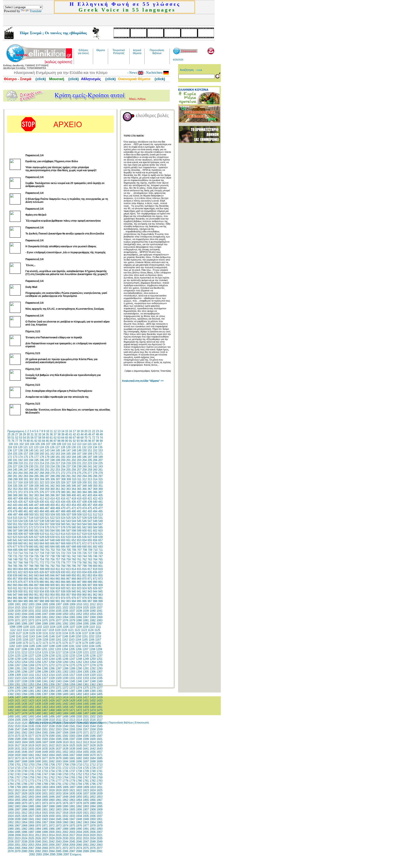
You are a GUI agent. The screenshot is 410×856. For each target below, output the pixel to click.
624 (20, 537)
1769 (99, 777)
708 (84, 549)
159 (36, 453)
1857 (31, 799)
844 (42, 575)
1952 (11, 822)
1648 (38, 751)
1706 (52, 764)
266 (31, 472)
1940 (24, 819)
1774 (38, 780)
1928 (38, 816)
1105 (59, 626)
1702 (25, 764)
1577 (31, 735)
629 (47, 537)
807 (36, 569)
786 (20, 565)
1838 (93, 793)
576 (52, 527)
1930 (52, 816)
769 (25, 562)
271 (58, 472)
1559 (99, 729)
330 (84, 482)
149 (79, 450)
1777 (59, 780)
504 (52, 514)
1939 (17, 819)
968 (31, 598)
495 (100, 511)
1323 (17, 678)
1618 (24, 745)
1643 (99, 748)
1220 (79, 652)
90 (66, 440)
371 (15, 492)
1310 (25, 674)
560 (63, 524)
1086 (24, 623)
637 (90, 537)
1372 (65, 687)
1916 (52, 812)
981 (100, 598)
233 (47, 466)
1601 (99, 739)
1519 (17, 723)
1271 (45, 665)
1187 (45, 646)
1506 (25, 719)
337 (25, 485)
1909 (99, 809)
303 (36, 479)
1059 (31, 617)
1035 (59, 610)
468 (52, 508)
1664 (52, 755)
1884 (24, 806)
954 (52, 594)
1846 (52, 796)
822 (20, 572)
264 (20, 472)
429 (36, 501)
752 (31, 559)
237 (68, 466)
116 (94, 444)
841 (25, 575)
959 (79, 594)
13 (58, 431)
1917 (59, 812)
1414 (65, 697)
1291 (86, 668)
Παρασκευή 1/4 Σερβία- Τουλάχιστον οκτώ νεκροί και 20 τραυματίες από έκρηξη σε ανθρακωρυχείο (65, 182)
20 (85, 431)
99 (101, 440)
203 (79, 460)
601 (90, 530)
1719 (45, 767)
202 (74, 460)
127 (57, 447)
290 (63, 476)
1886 (38, 806)
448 (42, 505)
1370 (52, 687)
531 (100, 517)
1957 (45, 822)
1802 (38, 787)
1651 (59, 751)
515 (15, 517)
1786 (24, 783)
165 (68, 453)
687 (68, 546)
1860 (52, 799)
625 (25, 537)
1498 (65, 716)
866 (63, 578)
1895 (99, 806)
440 (95, 501)
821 (15, 572)
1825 (99, 790)
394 (42, 495)
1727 (99, 767)
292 (74, 476)
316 (9, 482)
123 (36, 447)
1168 (12, 642)
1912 (24, 812)
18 (78, 431)
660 (20, 543)
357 (36, 489)
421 (90, 498)
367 (90, 489)
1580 (52, 735)
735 (36, 556)
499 (26, 514)
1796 (93, 783)
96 (89, 440)
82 (35, 440)
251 (47, 469)
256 (74, 469)
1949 (86, 819)
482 (31, 511)
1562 (24, 732)
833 (79, 572)
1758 (24, 777)
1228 (38, 655)
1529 (86, 723)
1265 (99, 662)
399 (68, 495)
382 (74, 492)
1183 (19, 646)
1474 (93, 710)
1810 (93, 787)
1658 (11, 755)
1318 (79, 674)
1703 (31, 764)
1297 (31, 671)
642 (20, 540)
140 (31, 450)
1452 (38, 707)
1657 (99, 751)
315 (100, 479)
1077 (59, 620)
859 (25, 578)
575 (47, 527)
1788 (38, 783)
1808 (79, 787)
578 (63, 527)
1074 (38, 620)
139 (25, 450)
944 (95, 591)
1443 (72, 703)
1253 (17, 662)
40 (66, 434)
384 (84, 492)
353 (15, 489)
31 (32, 434)
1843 (31, 796)
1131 (45, 633)
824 (31, 572)
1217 (59, 652)
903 (68, 585)
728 (95, 553)
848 (63, 575)
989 (47, 601)
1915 (45, 812)
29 (24, 434)
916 (42, 588)
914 (31, 588)
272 (63, 472)
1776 (52, 780)
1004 (38, 604)
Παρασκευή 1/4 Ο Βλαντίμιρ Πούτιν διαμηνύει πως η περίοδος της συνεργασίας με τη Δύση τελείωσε (66, 197)
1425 (45, 700)
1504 (11, 719)
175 (25, 456)
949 (25, 594)
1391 (99, 690)
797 (79, 565)
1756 (11, 777)
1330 (65, 678)
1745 (31, 774)
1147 (58, 636)
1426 (52, 700)
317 (15, 482)
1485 (72, 713)
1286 (52, 668)
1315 (59, 674)
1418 (93, 697)
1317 (72, 674)
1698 (93, 761)
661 (25, 543)
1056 (11, 617)
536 (31, 521)
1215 (45, 652)
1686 (11, 761)
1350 (11, 684)
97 (93, 440)
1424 (38, 700)
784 (9, 565)
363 (68, 489)
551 (15, 524)
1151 (85, 636)
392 (31, 495)
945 (100, 591)
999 (100, 601)
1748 (52, 774)
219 (68, 463)
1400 (65, 694)
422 (95, 498)
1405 (99, 694)
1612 (79, 742)
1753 (86, 774)
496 (10, 514)
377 (47, 492)
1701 (18, 764)
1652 (65, 751)
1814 (24, 790)
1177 (72, 642)
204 (84, 460)
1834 (65, 793)
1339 (31, 681)
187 (90, 456)
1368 (38, 687)
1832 (52, 793)
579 (68, 527)
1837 (86, 793)
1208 (92, 649)
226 (9, 466)
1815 (31, 790)
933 (36, 591)
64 (62, 437)
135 (100, 447)
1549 (31, 729)
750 (20, 559)
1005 (45, 604)
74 (101, 437)
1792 (65, 783)
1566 (52, 732)
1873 (45, 803)
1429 (72, 700)
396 (52, 495)
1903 (59, 809)
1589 (17, 739)
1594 (52, 739)
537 (36, 521)
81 (32, 440)
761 (79, 559)
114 (84, 444)
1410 (38, 697)
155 (15, 453)
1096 (93, 623)
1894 (93, 806)
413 (47, 498)
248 (31, 469)
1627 (86, 745)
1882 (11, 806)
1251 (99, 658)
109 (59, 444)
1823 (86, 790)
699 (36, 549)
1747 (45, 774)
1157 (32, 639)
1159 (45, 639)
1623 (59, 745)
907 (90, 585)
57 (35, 437)
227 (15, 466)
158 (31, 453)
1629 (99, 745)
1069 (99, 617)
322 (42, 482)
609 (36, 533)
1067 (86, 617)
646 (42, 540)
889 (90, 581)
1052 (79, 614)
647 (47, 540)
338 (31, 485)
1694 (65, 761)
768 (20, 562)
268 (42, 472)
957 (68, 594)
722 (63, 553)
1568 (65, 732)
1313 (45, 674)
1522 (38, 723)
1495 (45, 716)
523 (58, 517)
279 (100, 472)
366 (84, 489)
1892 (79, 806)
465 (36, 508)
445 (25, 505)
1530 (93, 723)
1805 (59, 787)
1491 (17, 716)
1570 (79, 732)
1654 (79, 751)
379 (58, 492)
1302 (65, 671)
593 (47, 530)
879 (36, 581)
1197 (17, 649)
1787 (31, 783)
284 (31, 476)
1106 (66, 626)
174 (20, 456)
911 (15, 588)
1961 (72, 822)
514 (9, 517)
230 (31, 466)
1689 (31, 761)
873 (100, 578)
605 (15, 533)
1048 (52, 614)
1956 (38, 822)
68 (78, 437)
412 (42, 498)
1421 (17, 700)
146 (63, 450)
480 (20, 511)
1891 (72, 806)
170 (95, 453)
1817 (45, 790)
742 (74, 556)
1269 (31, 665)
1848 (65, 796)
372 (20, 492)
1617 (17, 745)
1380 (24, 690)
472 (74, 508)
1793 (72, 783)
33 (39, 434)
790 (42, 565)
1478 (24, 713)
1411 (45, 697)
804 (20, 569)
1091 (59, 623)
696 (20, 549)
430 (42, 501)
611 (47, 533)
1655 (86, 751)
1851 (86, 796)
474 (84, 508)
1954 (24, 822)
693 (100, 546)
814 (74, 569)
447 (36, 505)
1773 (31, 780)
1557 (86, 729)
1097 (99, 623)
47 (93, 434)
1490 (11, 716)
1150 (78, 636)
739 (58, 556)
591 (36, 530)
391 (25, 495)
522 (52, 517)
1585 (86, 735)
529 (90, 517)
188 (95, 456)
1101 (32, 626)
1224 (11, 655)
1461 (99, 707)
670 (74, 543)
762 (84, 559)
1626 (79, 745)
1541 (72, 726)
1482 (52, 713)
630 (52, 537)
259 (90, 469)
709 (90, 549)
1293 (99, 668)
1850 (79, 796)
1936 (93, 816)
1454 (52, 707)
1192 (78, 646)
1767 (86, 777)
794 (63, 565)
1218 (65, 652)
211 (26, 463)
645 (36, 540)
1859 (45, 799)
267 (36, 472)
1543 (86, 726)
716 (31, 553)
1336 (11, 681)
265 (25, 472)
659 (15, 543)
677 (15, 546)
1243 (45, 658)
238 (74, 466)
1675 (31, 758)
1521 (31, 723)
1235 (86, 655)
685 (58, 546)
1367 (31, 687)
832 (74, 572)
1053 (86, 614)
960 (84, 594)
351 (100, 485)
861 (36, 578)
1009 (72, 604)
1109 (85, 626)
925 (90, 588)
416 (63, 498)
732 (20, 556)
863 (47, 578)
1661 (31, 755)
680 (31, 546)
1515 (86, 719)
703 (58, 549)
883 (58, 581)
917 (47, 588)
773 (47, 562)
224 (95, 463)
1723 (72, 767)
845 (47, 575)
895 (25, 585)
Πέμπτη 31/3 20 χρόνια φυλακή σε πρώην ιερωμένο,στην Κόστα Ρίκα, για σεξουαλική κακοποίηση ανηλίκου (61, 358)
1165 (85, 639)
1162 (65, 639)
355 (25, 489)
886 (74, 581)
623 (15, 537)
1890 (65, 806)
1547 (17, 729)
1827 (17, 793)
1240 (24, 658)
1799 (18, 787)
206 (95, 460)
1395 (31, 694)
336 (20, 485)
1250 (93, 658)
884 (63, 581)
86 (51, 440)
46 (89, 434)
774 (52, 562)
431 (47, 501)
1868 (11, 803)
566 (95, 524)
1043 (17, 614)
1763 (59, 777)
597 (68, 530)
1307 (99, 671)
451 (58, 505)
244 (9, 469)
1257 (45, 662)
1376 (93, 687)
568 (9, 527)
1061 (45, 617)
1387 (72, 690)
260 (95, 469)
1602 (11, 742)
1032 (38, 610)
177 (36, 456)
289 (58, 476)
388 (9, 495)
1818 (52, 790)
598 (74, 530)
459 (100, 505)
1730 (24, 771)
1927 (31, 816)
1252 (11, 662)
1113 (19, 630)
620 (95, 533)
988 (42, 601)
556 (42, 524)
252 (52, 469)
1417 (86, 697)
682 (42, 546)
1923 (99, 812)
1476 (11, 713)
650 (63, 540)
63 (58, 437)
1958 (52, 822)
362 (63, 489)
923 (79, 588)
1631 (17, 748)
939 (68, 591)
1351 (17, 684)
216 (52, 463)
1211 (17, 652)
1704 (38, 764)
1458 (79, 707)
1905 (72, 809)
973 (58, 598)
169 (90, 453)
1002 (25, 604)
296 (95, 476)
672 (84, 543)
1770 (11, 780)
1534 (24, 726)
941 (79, 591)
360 (52, 489)
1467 (45, 710)
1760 (38, 777)
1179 (85, 642)
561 (68, 524)
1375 (86, 687)
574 (42, 527)
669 (68, 543)
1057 (17, 617)
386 (95, 492)
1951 (99, 819)
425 (15, 501)
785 (15, 565)
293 (79, 476)
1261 (72, 662)
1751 (72, 774)
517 (25, 517)
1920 (79, 812)
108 (53, 444)
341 (47, 485)
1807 (72, 787)
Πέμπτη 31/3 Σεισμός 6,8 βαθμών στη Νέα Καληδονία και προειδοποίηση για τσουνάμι (63, 374)
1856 (24, 799)
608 (31, 533)
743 (79, 556)
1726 (93, 767)
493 (90, 511)
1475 (99, 710)
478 (9, 511)
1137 (85, 633)
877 (25, 581)
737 (47, 556)
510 (84, 514)
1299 (45, 671)
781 (90, 562)
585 (100, 527)
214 (42, 463)
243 (100, 466)
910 (10, 588)
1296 (24, 671)
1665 (59, 755)
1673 (17, 758)
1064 (65, 617)
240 (84, 466)
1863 (72, 799)
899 (47, 585)
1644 (11, 751)
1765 (72, 777)
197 (47, 460)
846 (52, 575)
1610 (66, 742)
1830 (38, 793)
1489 (99, 713)
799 (90, 565)
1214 (38, 652)
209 (15, 463)
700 (42, 549)
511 (90, 514)
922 (74, 588)
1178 (78, 642)
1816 (38, 790)
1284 (38, 668)
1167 (98, 639)
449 (47, 505)
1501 (86, 716)
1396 (38, 694)
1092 (65, 623)
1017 (31, 607)
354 (20, 489)
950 (31, 594)
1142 (25, 636)
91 (70, 440)
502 (42, 514)
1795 (86, 783)
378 (52, 492)
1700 (11, 764)
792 (52, 565)
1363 (99, 684)
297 (100, 476)
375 (36, 492)
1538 (52, 726)
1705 (45, 764)
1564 (38, 732)
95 (85, 440)
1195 (98, 646)
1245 (59, 658)
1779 (72, 780)
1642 (93, 748)
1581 (59, 735)
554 (31, 524)
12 (55, 431)
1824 (93, 790)
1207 (85, 649)
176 (31, 456)
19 (82, 431)
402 (84, 495)
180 (52, 456)
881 (47, 581)
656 (95, 540)
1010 (79, 604)
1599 (86, 739)
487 (58, 511)
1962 (79, 822)
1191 (72, 646)
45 (85, 434)
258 (84, 469)
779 (79, 562)
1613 (86, 742)
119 (15, 447)
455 (79, 505)
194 (31, 460)
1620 (38, 745)
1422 (24, 700)
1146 (52, 636)
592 (42, 530)
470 (63, 508)
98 (97, 440)
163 (58, 453)
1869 (17, 803)
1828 (24, 793)
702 (52, 549)
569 (15, 527)
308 (63, 479)
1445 (86, 703)
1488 (93, 713)
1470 (65, 710)
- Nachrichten (153, 72)
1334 (93, 678)
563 (79, 524)
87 (55, 440)
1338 (24, 681)
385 (90, 492)
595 (58, 530)
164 (63, 453)
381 (68, 492)
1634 (38, 748)
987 (36, 601)
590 (31, 530)
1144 (38, 636)
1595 (59, 739)
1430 (79, 700)
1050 (65, 614)
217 (58, 463)
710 (95, 549)
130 (73, 447)
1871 (31, 803)
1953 (17, 822)
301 (26, 479)
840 (20, 575)
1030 (24, 610)
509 (79, 514)
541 (58, 521)
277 (90, 472)
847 (58, 575)
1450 (24, 707)
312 (84, 479)
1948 (79, 819)
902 (63, 585)
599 (79, 530)
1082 (93, 620)
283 (25, 476)
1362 (93, 684)
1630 (11, 748)
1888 (52, 806)
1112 (13, 630)
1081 (86, 620)
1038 (79, 610)
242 (95, 466)
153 (100, 450)
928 (9, 591)
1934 (79, 816)
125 (47, 447)
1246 (65, 658)
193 (25, 460)
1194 (91, 646)
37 (55, 434)
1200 (38, 649)
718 (42, 553)
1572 (93, 732)
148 (74, 450)
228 (20, 466)
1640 (79, 748)
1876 (65, 803)
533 (15, 521)
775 (58, 562)
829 (58, 572)
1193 (85, 646)
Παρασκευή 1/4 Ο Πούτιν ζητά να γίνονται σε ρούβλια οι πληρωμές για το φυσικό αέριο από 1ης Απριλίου (67, 320)
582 (84, 527)
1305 (86, 671)
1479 (31, 713)
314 (95, 479)
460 (9, 508)
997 (90, 601)
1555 (72, 729)
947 (15, 594)
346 (74, 485)
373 (25, 492)
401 (79, 495)
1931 (59, 816)
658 (9, 543)
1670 (93, 755)
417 (68, 498)
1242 (38, 658)
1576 (24, 735)
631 (58, 537)
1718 (38, 767)
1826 (11, 793)
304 (42, 479)
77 (16, 440)
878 (31, 581)
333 (100, 482)
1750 (65, 774)
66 (70, 437)
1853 (99, 796)
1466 (38, 710)
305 (47, 479)
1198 (24, 649)
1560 (11, 732)
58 (39, 437)
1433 (99, 700)
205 (90, 460)
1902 (52, 809)
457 (90, 505)
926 (95, 588)
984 (20, 601)
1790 (52, 783)
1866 (93, 799)
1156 (25, 639)
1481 (45, 713)
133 (89, 447)
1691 (45, 761)
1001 (18, 604)
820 (9, 572)
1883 (17, 806)
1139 (98, 633)
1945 (59, 819)
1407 (18, 697)
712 (9, 553)
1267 (17, 665)
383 (79, 492)
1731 (31, 771)
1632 (24, 748)
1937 (99, 816)
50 (8, 437)
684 (52, 546)
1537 (45, 726)
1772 (24, 780)
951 (36, 594)
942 (84, 591)
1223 (99, 652)
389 (15, 495)
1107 (72, 626)
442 (9, 505)
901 (58, 585)
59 (43, 437)
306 (52, 479)
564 (84, 524)
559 (58, 524)
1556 (79, 729)
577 (58, 527)
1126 (12, 633)
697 (26, 549)
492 (84, 511)
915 (36, 588)
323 (47, 482)
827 (47, 572)
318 (20, 482)
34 (43, 434)
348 (84, 485)
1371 (59, 687)
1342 (52, 681)
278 (95, 472)
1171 (32, 642)
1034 (52, 610)
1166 (91, 639)
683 (47, 546)
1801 (31, 787)
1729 (17, 771)
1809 (86, 787)
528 (84, 517)
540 (52, 521)
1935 (86, 816)
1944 (52, 819)
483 (36, 511)
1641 (86, 748)
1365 (17, 687)
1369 (45, 687)
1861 (59, 799)
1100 (26, 626)
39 (62, 434)
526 (74, 517)
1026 (93, 607)
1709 (72, 764)
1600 (93, 739)
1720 (52, 767)
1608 (52, 742)
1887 (45, 806)
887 (79, 581)
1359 (72, 684)
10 (47, 431)
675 (100, 543)
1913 (31, 812)
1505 (18, 719)
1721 (59, 767)
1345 (72, 681)
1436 (24, 703)
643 (25, 540)
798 (84, 565)
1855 (17, 799)
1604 (25, 742)
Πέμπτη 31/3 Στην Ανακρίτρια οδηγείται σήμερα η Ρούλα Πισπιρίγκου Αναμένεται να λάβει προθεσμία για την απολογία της (58, 390)
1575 (17, 735)
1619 (31, 745)
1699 (99, 761)
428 (31, 501)
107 (48, 444)
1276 (79, 665)
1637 (59, 748)
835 (90, 572)
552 (20, 524)
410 (31, 498)
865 (58, 578)
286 (42, 476)
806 (31, 569)
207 (100, 460)
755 (47, 559)
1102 (39, 626)
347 (79, 485)
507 (68, 514)
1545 (99, 726)
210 (20, 463)
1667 (72, 755)
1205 (72, 649)
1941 (31, 819)
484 (42, 511)
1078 (65, 620)
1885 (31, 806)
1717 (31, 767)
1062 (52, 617)
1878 (79, 803)
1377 (99, 687)
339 (36, 485)
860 (31, 578)
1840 (11, 796)
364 (74, 489)
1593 (45, 739)
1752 (79, 774)
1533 (17, 726)
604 (10, 533)
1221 (86, 652)
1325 (31, 678)
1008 (66, 604)
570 (20, 527)
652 (74, 540)
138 (20, 450)
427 (25, 501)
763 (90, 559)
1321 (99, 674)
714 (20, 553)
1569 (72, 732)
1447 (99, 703)
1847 (59, 796)
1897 (17, 809)
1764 (65, 777)
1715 (17, 767)
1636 (52, 748)
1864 (79, 799)
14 (62, 431)
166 (74, 453)
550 (9, 524)
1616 (11, 745)
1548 (24, 729)
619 (90, 533)
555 (36, 524)
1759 (31, 777)
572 (31, 527)
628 (42, 537)
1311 (31, 674)
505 (58, 514)
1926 (24, 816)
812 (63, 569)
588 (20, 530)
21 (89, 431)
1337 (17, 681)
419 (79, 498)
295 (90, 476)
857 (15, 578)
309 (68, 479)
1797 (99, 783)
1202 (51, 649)
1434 (11, 703)
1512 (65, 719)
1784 (11, 783)
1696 (79, 761)
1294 (11, 671)
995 (79, 601)
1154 (12, 639)
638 (95, 537)
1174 (52, 642)
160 (42, 453)
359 (47, 489)
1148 (65, 636)
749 (15, 559)
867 (68, 578)
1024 (79, 607)
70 (85, 437)
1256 (38, 662)
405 (100, 495)
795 (68, 565)
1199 (31, 649)
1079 (72, 620)
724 (74, 553)
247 (25, 469)
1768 (93, 777)
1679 (59, 758)
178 (42, 456)
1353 (31, 684)
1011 (86, 604)
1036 (65, 610)
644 (31, 540)
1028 (11, 610)
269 (47, 472)
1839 (99, 793)
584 (95, 527)
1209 (99, 649)
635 (79, 537)
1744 (24, 774)
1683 (86, 758)
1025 (86, 607)
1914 (38, 812)
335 (15, 485)
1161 (58, 639)
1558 (93, 729)
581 (79, 527)
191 (15, 460)
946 (9, 594)
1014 (11, 607)
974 (63, 598)
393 (36, 495)
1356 (52, 684)
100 (11, 444)
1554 (65, 729)
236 (63, 466)
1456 (65, 707)
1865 (86, 799)
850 (74, 575)
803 (15, 569)
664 (42, 543)
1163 (72, 639)
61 (51, 437)
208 (10, 463)
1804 (52, 787)
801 (100, 565)
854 (95, 575)
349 (90, 485)
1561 (17, 732)
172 (9, 456)
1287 (59, 668)
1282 (24, 668)
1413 (59, 697)
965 (15, 598)
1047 (45, 614)
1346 (79, 681)
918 (52, 588)
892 (9, 585)
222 (84, 463)
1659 (17, 755)
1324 (24, 678)
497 (15, 514)
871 (90, 578)
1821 (72, 790)
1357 (59, 684)
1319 (86, 674)
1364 (11, 687)
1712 (93, 764)
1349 (99, 681)
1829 (31, 793)
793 (58, 565)
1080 (79, 620)
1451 (31, 707)
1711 (86, 764)
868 (74, 578)
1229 (45, 655)
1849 (72, 796)
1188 (52, 646)
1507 (31, 719)
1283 (31, 668)
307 (58, 479)
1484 (65, 713)
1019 (45, 607)
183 (68, 456)
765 (100, 559)
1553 (59, 729)
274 (74, 472)
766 (9, 562)
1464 (24, 710)
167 (79, 453)
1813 (17, 790)
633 (68, 537)
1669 (86, 755)
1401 (72, 694)
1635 (45, 748)
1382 (38, 690)
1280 (11, 668)
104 (32, 444)
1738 (79, 771)
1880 (93, 803)
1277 (86, 665)
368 (95, 489)
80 (28, 440)
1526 (65, 723)
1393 (17, 694)
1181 (98, 642)
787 (25, 565)
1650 (52, 751)
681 (36, 546)
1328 (52, 678)
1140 (12, 636)
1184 (25, 646)
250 (42, 469)
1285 (45, 668)
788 (31, 565)
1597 (72, 739)
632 (63, 537)
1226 (24, 655)
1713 (99, 764)
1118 (51, 630)
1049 (59, 614)
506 (63, 514)
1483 (59, 713)
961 (90, 594)
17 (74, 431)
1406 (11, 697)
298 (10, 479)
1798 (11, 787)
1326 (38, 678)
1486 (79, 713)
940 (74, 591)
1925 (17, 816)
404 (95, 495)
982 (9, 601)
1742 (11, 774)
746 (95, 556)
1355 (45, 684)
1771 (17, 780)
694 (10, 549)
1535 (31, 726)
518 (31, 517)
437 (79, 501)
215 (47, 463)
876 (20, 581)
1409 (31, 697)
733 (25, 556)
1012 (93, 604)
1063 (59, 617)
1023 (72, 607)
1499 (72, 716)
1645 (17, 751)
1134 (65, 633)
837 (100, 572)
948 (20, 594)
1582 (65, 735)
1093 (72, 623)
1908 (93, 809)
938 (63, 591)
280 (9, 476)
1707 (59, 764)
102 (21, 444)
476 (95, 508)
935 (47, 591)
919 (58, 588)
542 (63, 521)
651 (68, 540)
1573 (99, 732)
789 (36, 565)
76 (12, 440)
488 (63, 511)
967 (25, 598)
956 (63, 594)
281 (15, 476)
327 (68, 482)
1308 (11, 674)
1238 (11, 658)
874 (9, 581)
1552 (52, 729)
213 (36, 463)
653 (79, 540)
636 (84, 537)
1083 (99, 620)
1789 (45, 783)
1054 (93, 614)
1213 (31, 652)
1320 (93, 674)
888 (84, 581)
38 (58, 434)
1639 (72, 748)
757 (58, 559)
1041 (99, 610)
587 (15, 530)
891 (100, 581)
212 (31, 463)
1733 (45, 771)
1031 (31, 610)
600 (84, 530)
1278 (93, 665)
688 (74, 546)
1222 (93, 652)
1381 (31, 690)
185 (79, 456)
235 (58, 466)
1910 (11, 812)
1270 (38, 665)
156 (20, 453)
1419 (99, 697)
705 (68, 549)
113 (79, 444)
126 (52, 447)
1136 (78, 633)
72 (93, 437)
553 (25, 524)
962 (95, 594)
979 (90, 598)
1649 (45, 751)
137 (15, 450)
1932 (65, 816)
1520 (24, 723)
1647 (31, 751)
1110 (92, 626)
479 (15, 511)
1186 (38, 646)
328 (74, 482)
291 (68, 476)
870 (84, 578)
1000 (11, 604)
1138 (91, 633)
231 (36, 466)
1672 (11, 758)
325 (58, 482)
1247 (72, 658)
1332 (79, 678)
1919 (72, 812)
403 (90, 495)
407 (15, 498)
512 (95, 514)
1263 (86, 662)
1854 (11, 799)
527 (79, 517)
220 (74, 463)
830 (63, 572)
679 (25, 546)
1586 (93, 735)
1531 (99, 723)
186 (84, 456)
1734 (52, 771)
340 (42, 485)
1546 (11, 729)
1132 (52, 633)
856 (9, 578)
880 (42, 581)
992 (63, 601)
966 (20, 598)
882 (52, 581)
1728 (11, 771)
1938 (11, 819)
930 (20, 591)
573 (36, 527)
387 (100, 492)
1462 (11, 710)
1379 (17, 690)
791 (47, 565)
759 (68, 559)
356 (31, 489)
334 (9, 485)
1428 (65, 700)
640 (9, 540)
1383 (45, 690)
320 (31, 482)
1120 (64, 630)
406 (10, 498)
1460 (93, 707)
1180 (91, 642)
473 (79, 508)
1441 (59, 703)
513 (100, 514)
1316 (65, 674)
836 (95, 572)
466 (42, 508)
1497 (59, 716)
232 (42, 466)
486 (52, 511)
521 (47, 517)
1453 (45, 707)
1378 (11, 690)
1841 (17, 796)
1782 (93, 780)
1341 (45, 681)
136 (9, 450)
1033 (45, 610)
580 (74, 527)
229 (25, 466)
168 (84, 453)
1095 (86, 623)
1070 (11, 620)
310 (74, 479)
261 (100, 469)
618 (84, 533)
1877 (72, 803)
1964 (93, 822)
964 (9, 598)
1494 (38, 716)
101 (16, 444)
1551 (45, 729)
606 (20, 533)
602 (95, 530)
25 (8, 434)
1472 (79, 710)
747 (100, 556)
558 (52, 524)
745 (90, 556)
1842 (24, 796)
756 (52, 559)
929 (15, 591)
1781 (86, 780)
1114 (25, 630)
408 (20, 498)
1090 (52, 623)
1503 (99, 716)
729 (100, 553)
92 (74, 440)
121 (25, 447)
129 (68, 447)
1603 (18, 742)
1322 (11, 678)
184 (74, 456)
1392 (11, 694)
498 (20, 514)
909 (100, 585)
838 (9, 575)
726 (84, 553)
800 (95, 565)
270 (52, 472)
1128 (25, 633)
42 (74, 434)
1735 (59, 771)
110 (64, 444)
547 (90, 521)
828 (52, 572)
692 (95, 546)
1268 (24, 665)
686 (63, 546)
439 (90, 501)
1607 (45, 742)
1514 (79, 719)
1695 (72, 761)
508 (74, 514)
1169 (19, 642)
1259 (59, 662)
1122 (77, 630)
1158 (38, 639)
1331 (72, 678)
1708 (66, 764)
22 (93, 431)
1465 (31, 710)
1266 (11, 665)
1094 (79, 623)
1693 (59, 761)
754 (42, 559)
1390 (93, 690)
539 (47, 521)
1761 (45, 777)
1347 (86, 681)
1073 (31, 620)
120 (20, 447)
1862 (65, 799)
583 (90, 527)
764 (95, 559)
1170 (25, 642)
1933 (72, 816)
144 (52, 450)
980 (95, 598)
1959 (59, 822)
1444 (79, 703)
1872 (38, 803)
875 (15, 581)
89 (62, 440)
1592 (38, 739)
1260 (65, 662)
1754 (93, 774)
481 (25, 511)
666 (52, 543)
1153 (98, 636)
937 (58, 591)
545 (79, 521)
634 (74, 537)
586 (9, 530)
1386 (65, 690)
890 (95, 581)
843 (36, 575)
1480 (38, 713)
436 (74, 501)
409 (26, 498)
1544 (93, 726)
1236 (93, 655)
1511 (59, 719)
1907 (86, 809)
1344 (65, 681)
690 (84, 546)
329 (79, 482)
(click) (40, 79)
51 (12, 437)
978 (84, 598)
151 (90, 450)
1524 (52, 723)
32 (35, 434)
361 (58, 489)
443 (15, 505)
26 (12, 434)
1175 (58, 642)
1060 (38, 617)
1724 (79, 767)
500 (31, 514)
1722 (65, 767)
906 (84, 585)
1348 (93, 681)
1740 (93, 771)
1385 (59, 690)
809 (47, 569)
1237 (99, 655)
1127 (19, 633)
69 (82, 437)
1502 (93, 716)
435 (68, 501)
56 (32, 437)
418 (74, 498)
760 (74, 559)
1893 (86, 806)
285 (36, 476)
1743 (17, 774)
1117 (45, 630)
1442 (65, 703)
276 (84, 472)
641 (15, 540)
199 (58, 460)
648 (52, 540)
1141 (19, 636)
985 (25, 601)
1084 (11, 623)
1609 (59, 742)
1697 (86, 761)
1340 (38, 681)
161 (47, 453)
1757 (17, 777)
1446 (93, 703)
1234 (79, 655)
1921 (86, 812)
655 (90, 540)
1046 (38, 614)
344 (63, 485)
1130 (38, 633)
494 (95, 511)
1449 (17, 707)
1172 (38, 642)
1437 (31, 703)
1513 (72, 719)
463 (25, 508)
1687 (17, 761)
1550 (38, 729)
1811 (99, 787)
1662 (38, 755)
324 (52, 482)
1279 (99, 665)
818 (95, 569)
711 (100, 549)
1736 (65, 771)
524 (63, 517)
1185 (32, 646)
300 (20, 479)
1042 (11, 614)
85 (47, 440)
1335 (99, 678)
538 (42, 521)
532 (9, 521)
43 (78, 434)
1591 (31, 739)
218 (63, 463)
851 (79, 575)
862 (42, 578)
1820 (65, 790)
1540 (65, 726)
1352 (24, 684)
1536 (38, 726)
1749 (59, 774)
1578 (38, 735)
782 (95, 562)
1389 (86, 690)
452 (63, 505)
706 (74, 549)
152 (95, 450)
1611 (72, 742)
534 (20, 521)
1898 (24, 809)
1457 (72, 707)
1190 (65, 646)
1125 (97, 630)
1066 (79, 617)
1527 (72, 723)
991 (58, 601)
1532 (11, 726)
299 (15, 479)
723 (68, 553)
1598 (79, 739)
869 (79, 578)
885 (68, 581)
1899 (31, 809)
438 (84, 501)
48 (97, 434)
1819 (59, 790)
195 (36, 460)
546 (84, 521)
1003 (31, 604)
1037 (72, 610)
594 (52, 530)
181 (58, 456)
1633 (31, 748)
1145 (45, 636)
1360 (79, 684)
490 (74, 511)
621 (100, 533)
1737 (72, 771)
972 (52, 598)
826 (42, 572)
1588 (11, 739)
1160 (52, 639)
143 (47, 450)
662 (31, 543)
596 (63, 530)
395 (47, 495)
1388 (79, 690)
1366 (24, 687)
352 (9, 489)
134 (95, 447)
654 (84, 540)
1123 (84, 630)
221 (79, 463)
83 (39, 440)
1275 (72, 665)
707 (79, 549)
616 (74, 533)
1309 (18, 674)
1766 (79, 777)
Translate (35, 11)
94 (82, 440)
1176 (65, 642)
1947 (72, 819)
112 (74, 444)
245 (15, 469)
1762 (52, 777)
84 (43, 440)
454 (74, 505)
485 (47, 511)
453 (68, 505)
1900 (38, 809)
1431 (86, 700)
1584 (79, 735)
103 (27, 444)
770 (31, 562)
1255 (31, 662)
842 (31, 575)
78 (20, 440)
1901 (45, 809)
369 (100, 489)
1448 (11, 707)
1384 (52, 690)
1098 (12, 626)
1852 (93, 796)
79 (24, 440)
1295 (17, 671)
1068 (93, 617)
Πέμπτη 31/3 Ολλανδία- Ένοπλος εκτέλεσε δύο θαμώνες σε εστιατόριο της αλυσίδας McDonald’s (67, 408)
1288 (65, 668)
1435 (17, 703)
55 (28, 437)
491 (79, 511)
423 (100, 498)
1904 (65, 809)
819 (100, 569)
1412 (52, 697)
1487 (86, 713)
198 (52, 460)
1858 (38, 799)
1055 (99, 614)
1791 (59, 783)
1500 (79, 716)
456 (84, 505)
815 (79, 569)
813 (68, 569)
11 (51, 431)
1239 (17, 658)
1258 (52, 662)
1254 (24, 662)
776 (63, 562)
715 (25, 553)
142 (42, 450)
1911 (17, 812)
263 (15, 472)
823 (25, 572)
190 (9, 460)
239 (79, 466)
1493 (31, 716)
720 (52, 553)
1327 (45, 678)
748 (9, 559)
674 (95, 543)
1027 (99, 607)
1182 (12, 646)
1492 (24, 716)
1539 (59, 726)
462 (20, 508)
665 (47, 543)
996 (84, 601)
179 (47, 456)
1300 (52, 671)
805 (26, 569)
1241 (31, 658)
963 (100, 594)
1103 (46, 626)
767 (15, 562)
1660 (24, 755)
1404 (93, 694)
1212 (24, 652)
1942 (38, 819)
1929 (45, 816)
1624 (65, 745)
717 (36, 553)
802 (10, 569)
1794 (79, 783)
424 (9, 501)
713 (15, 553)
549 (100, 521)
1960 (65, 822)
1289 (72, 668)
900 (52, 585)
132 (84, 447)
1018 (38, 607)
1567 (59, 732)
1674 (24, 758)
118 (10, 447)
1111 (98, 626)
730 (9, 556)
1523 (45, 723)
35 (47, 434)
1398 (52, 694)
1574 (11, 735)
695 (15, 549)
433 (58, 501)
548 (95, 521)
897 (36, 585)
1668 (79, 755)
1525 (59, 723)
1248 (79, 658)
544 (74, 521)
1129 (32, 633)
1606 (38, 742)
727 (90, 553)
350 (95, 485)
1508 (38, 719)
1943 (45, 819)
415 (58, 498)
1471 (72, 710)
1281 (17, 668)
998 (95, 601)
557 (47, 524)
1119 (57, 630)
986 (31, 601)
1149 (72, 636)
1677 (45, 758)
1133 (58, 633)
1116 (38, 630)
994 (74, 601)
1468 (52, 710)
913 (25, 588)
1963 (86, 822)
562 (74, 524)
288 (52, 476)
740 (63, 556)
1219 (72, 652)
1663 (45, 755)
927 (100, 588)
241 (90, 466)
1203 (58, 649)
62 (55, 437)
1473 (86, 710)
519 (36, 517)
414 (52, 498)
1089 (45, 623)
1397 (45, 694)
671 (79, 543)
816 (84, 569)
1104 (52, 626)
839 (15, 575)
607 (26, 533)
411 (36, 498)
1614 (93, 742)
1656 (93, 751)
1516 (93, 719)
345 (68, 485)
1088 (38, 623)
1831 (45, 793)
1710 (79, 764)
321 (36, 482)
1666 (65, 755)
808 (42, 569)
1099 (19, 626)
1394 (24, 694)
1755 (99, 774)
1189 (58, 646)
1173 (45, 642)
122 (31, 447)
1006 (52, 604)
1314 (52, 674)
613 (58, 533)
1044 (24, 614)
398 (63, 495)
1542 (79, 726)
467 (47, 508)
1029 (17, 610)
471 (68, 508)
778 (74, 562)
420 (84, 498)
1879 (86, 803)
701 (47, 549)
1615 (99, 742)
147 (68, 450)
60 (47, 437)
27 (16, 434)
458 (95, 505)
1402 (79, 694)
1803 (45, 787)
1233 (72, 655)
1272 (52, 665)
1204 (65, 649)
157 (25, 453)
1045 (31, 614)
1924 (11, 816)
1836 (79, 793)
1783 (99, 780)
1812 (11, 790)
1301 (59, 671)
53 (20, 437)
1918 (65, 812)
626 (31, 537)
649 (58, 540)
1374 (79, 687)
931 (25, 591)
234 (52, 466)
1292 (93, 668)
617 (79, 533)
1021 (59, 607)
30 (28, 434)
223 (90, 463)
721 (58, 553)
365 (79, 489)
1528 (79, 723)
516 (20, 517)
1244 (52, 658)
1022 (65, 607)
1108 (79, 626)
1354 (38, 684)
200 (63, 460)
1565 (45, 732)
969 (36, 598)
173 (15, 456)
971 (47, 598)
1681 (72, 758)
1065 (72, 617)
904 (74, 585)
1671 (99, 755)
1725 (86, 767)
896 (31, 585)
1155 (19, 639)
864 (52, 578)
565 (90, 524)
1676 (38, 758)
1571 (86, 732)
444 (20, 505)
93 (78, 440)
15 (66, 431)
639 (100, 537)
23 (97, 431)
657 (100, 540)
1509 (45, 719)
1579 (45, 735)
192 (20, 460)
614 (63, 533)
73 (97, 437)
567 (100, 524)
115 (89, 444)
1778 (65, 780)
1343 (59, 681)
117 (100, 444)
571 (25, 527)
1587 (99, 735)
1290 (79, 668)
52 (16, 437)
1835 (72, 793)
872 (95, 578)
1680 (65, 758)
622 (9, 537)
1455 (59, 707)
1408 (25, 697)
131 (79, 447)
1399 (59, 694)
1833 (59, 793)
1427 (59, 700)
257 (79, 469)
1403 (86, 694)
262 (9, 472)
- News (132, 72)
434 (63, 501)
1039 (86, 610)
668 (63, 543)
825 (36, 572)
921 (68, 588)
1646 (24, 751)
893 (15, 585)
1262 (79, 662)
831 (68, 572)
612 (52, 533)
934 (42, 591)
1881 (99, 803)
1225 (17, 655)
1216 (52, 652)
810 (52, 569)
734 (31, 556)
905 (79, 585)
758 (63, 559)
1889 (59, 806)
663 (36, 543)
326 (63, 482)
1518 (11, 723)
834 (84, 572)
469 (58, 508)
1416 (79, 697)
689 (79, 546)
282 (20, 476)
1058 (24, 617)
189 (100, 456)
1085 (17, 623)
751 (25, 559)
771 (36, 562)
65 (66, 437)
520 (42, 517)
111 (69, 444)
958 (74, 594)
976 (74, 598)
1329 (59, 678)
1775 (45, 780)
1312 (38, 674)
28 (20, 434)
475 (90, 508)
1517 (99, 719)
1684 (93, 758)
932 (31, 591)
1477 (17, 713)
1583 (72, 735)
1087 (31, 623)
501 (36, 514)
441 (100, 501)
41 (70, 434)
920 (63, 588)
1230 (52, 655)
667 (58, 543)
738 (52, 556)
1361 (86, 684)
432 (52, 501)
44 (82, 434)
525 (68, 517)
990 (52, 601)
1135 (72, 633)
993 (68, 601)
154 (9, 453)
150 (84, 450)
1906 (79, 809)
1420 (11, 700)
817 (90, 569)
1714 (11, 767)
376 (42, 492)
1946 (65, 819)
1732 (38, 771)
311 (79, 479)
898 (42, 585)
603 (100, 530)
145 (58, 450)
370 (9, 492)
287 (47, 476)
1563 (31, 732)
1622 (52, 745)
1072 (24, 620)
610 (42, 533)
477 (100, 508)
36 (51, 434)
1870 (24, 803)
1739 (86, 771)
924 (84, 588)
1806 (66, 787)
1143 (32, 636)
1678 (52, 758)
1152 (91, 636)
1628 (93, 745)
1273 (59, 665)
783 (100, 562)
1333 (86, 678)
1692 (52, 761)
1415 (72, 697)
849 (68, 575)
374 (31, 492)
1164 (78, 639)
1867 (99, 799)
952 (42, 594)
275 (79, 472)
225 (100, 463)
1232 (65, 655)
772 (42, 562)
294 (84, 476)
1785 (17, 783)
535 (25, 521)
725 (79, 553)
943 (90, 591)
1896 (11, 809)
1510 (52, 719)
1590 (24, 739)
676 (9, 546)
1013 (99, 604)
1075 (45, 620)
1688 (24, 761)
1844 (38, 796)
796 (74, 565)
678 (20, 546)
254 (63, 469)
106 (43, 444)
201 (68, 460)
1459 (86, 707)
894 (20, 585)
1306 (93, 671)
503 (47, 514)
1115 (32, 630)
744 (84, 556)
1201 (44, 649)
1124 (91, 630)
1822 (79, 790)
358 (42, 489)
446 (31, 505)
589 (25, 530)
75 (8, 440)
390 (20, 495)
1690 (38, 761)
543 (68, 521)
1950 (93, 819)
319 (25, 482)
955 (58, 594)
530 (95, 517)
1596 (65, 739)
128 (63, 447)
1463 (17, 710)
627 (36, 537)
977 (79, 598)
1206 (79, 649)
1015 (17, 607)
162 (52, 453)
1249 (86, 658)
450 (52, 505)
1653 (72, 751)
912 (20, 588)
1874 (52, 803)
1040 (93, 610)
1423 (31, 700)
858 (20, 578)
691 (90, 546)
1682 (79, 758)
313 (90, 479)
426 (20, 501)
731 (15, 556)
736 (42, 556)
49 (101, 434)
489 (68, 511)
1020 (52, 607)
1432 (93, 700)
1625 (72, 745)
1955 (31, 822)
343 (58, 485)
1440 (52, 703)
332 (95, 482)
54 (24, 437)
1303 (72, 671)
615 (68, 533)
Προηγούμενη (15, 431)
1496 (52, 716)
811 (58, 569)
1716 (24, 767)
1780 (79, 780)
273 (68, 472)
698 (31, 549)
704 (63, 549)
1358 (65, 684)
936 (52, 591)
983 (15, 601)
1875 (59, 803)
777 (68, 562)
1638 (65, 748)
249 (36, 469)
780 (84, 562)
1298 (38, 671)
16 (70, 431)
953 (47, 594)
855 (100, 575)
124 (41, 447)
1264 (93, 662)
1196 (11, 649)
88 (58, 440)
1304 (79, 671)
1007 (59, 604)
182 (63, 456)
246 (20, 469)
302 (31, 479)
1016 (24, 607)
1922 (93, 812)
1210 (11, 652)
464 (31, 508)
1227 (31, 655)
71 (89, 437)
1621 (45, 745)
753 (36, 559)
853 (90, 575)
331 (90, 482)
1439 (45, 703)
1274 (65, 665)
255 (68, 469)
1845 (45, 796)
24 (101, 431)
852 (84, 575)
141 (36, 450)
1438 (38, 703)
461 (15, 508)
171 (100, 453)
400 (74, 495)
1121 (71, 630)
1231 (59, 655)
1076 (52, 620)
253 (58, 469)
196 (42, 460)
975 (68, 598)
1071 (17, 620)
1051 (72, 614)
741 (68, 556)
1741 (99, 771)
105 (37, 444)
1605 (31, 742)
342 (52, 485)
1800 (25, 787)
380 (63, 492)
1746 (38, 774)
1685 (99, 758)
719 (47, 553)
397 (58, 495)
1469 (59, 710)
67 (74, 437)
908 (95, 585)
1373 (72, 687)
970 (42, 598)
